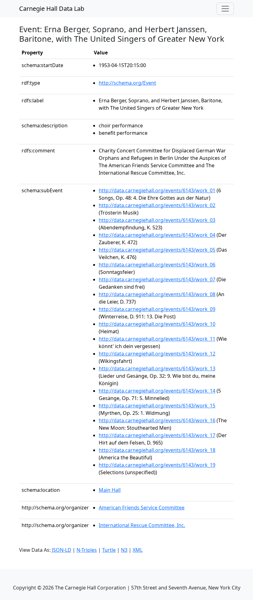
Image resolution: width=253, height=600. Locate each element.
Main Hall (110, 490)
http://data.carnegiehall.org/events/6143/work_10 (157, 324)
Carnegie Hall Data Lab (51, 8)
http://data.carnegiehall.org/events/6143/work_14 (157, 390)
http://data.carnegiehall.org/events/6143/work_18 (157, 450)
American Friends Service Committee (142, 507)
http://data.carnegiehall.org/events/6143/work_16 (157, 420)
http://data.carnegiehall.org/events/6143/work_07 (157, 279)
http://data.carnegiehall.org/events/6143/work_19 (157, 465)
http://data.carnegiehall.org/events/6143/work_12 (157, 353)
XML (138, 550)
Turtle (109, 550)
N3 (124, 550)
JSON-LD (61, 550)
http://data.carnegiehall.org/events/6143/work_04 (157, 235)
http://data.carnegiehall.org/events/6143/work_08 (157, 294)
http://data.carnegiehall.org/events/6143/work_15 (157, 405)
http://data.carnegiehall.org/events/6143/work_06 (157, 264)
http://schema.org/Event (127, 82)
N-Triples (87, 550)
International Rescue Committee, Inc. (142, 525)
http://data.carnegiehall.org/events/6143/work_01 (157, 190)
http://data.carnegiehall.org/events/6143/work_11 (157, 338)
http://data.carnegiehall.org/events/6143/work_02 (157, 205)
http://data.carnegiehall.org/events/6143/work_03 (157, 220)
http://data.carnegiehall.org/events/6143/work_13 (157, 368)
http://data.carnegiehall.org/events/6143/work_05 (157, 249)
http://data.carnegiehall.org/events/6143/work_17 (157, 435)
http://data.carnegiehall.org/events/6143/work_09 (157, 309)
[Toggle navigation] (225, 8)
